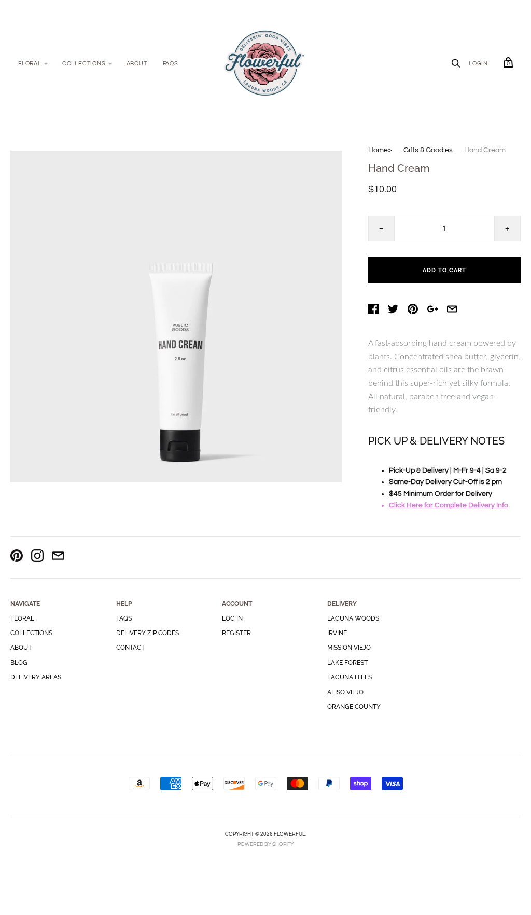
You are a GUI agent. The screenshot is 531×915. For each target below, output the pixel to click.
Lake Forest (347, 662)
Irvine (337, 633)
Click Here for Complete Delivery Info (448, 505)
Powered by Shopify (265, 844)
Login (478, 63)
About (137, 63)
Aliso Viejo (345, 692)
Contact (130, 647)
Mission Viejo (349, 647)
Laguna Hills (349, 677)
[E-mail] (58, 557)
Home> (380, 150)
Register (236, 633)
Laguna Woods (353, 618)
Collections (84, 63)
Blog (18, 662)
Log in (232, 618)
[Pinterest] (16, 557)
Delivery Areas (35, 677)
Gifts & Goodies (428, 150)
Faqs (124, 618)
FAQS (170, 63)
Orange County (354, 706)
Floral (29, 63)
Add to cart (444, 270)
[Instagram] (37, 557)
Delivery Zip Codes (147, 633)
